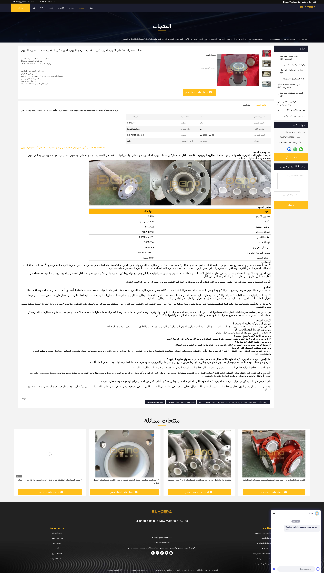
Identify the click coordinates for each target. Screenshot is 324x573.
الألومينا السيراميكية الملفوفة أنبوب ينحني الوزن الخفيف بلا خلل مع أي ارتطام (125, 480)
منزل (91, 8)
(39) (291, 71)
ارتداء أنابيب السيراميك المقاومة (223, 39)
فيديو (51, 8)
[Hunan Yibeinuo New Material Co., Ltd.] (308, 8)
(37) (296, 110)
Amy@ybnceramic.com (25, 2)
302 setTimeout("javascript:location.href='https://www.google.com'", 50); (278, 39)
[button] (305, 459)
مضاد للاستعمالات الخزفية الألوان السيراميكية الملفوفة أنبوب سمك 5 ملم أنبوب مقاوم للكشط (52, 481)
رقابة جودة (57, 543)
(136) (288, 57)
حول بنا (71, 8)
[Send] (274, 569)
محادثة (20, 8)
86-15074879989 (49, 2)
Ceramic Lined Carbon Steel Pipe (181, 402)
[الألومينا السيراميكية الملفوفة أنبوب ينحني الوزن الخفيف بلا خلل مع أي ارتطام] (124, 453)
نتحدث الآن (291, 157)
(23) (286, 103)
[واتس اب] (295, 149)
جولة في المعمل (57, 538)
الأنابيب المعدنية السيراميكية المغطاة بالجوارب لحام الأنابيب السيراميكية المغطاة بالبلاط (200, 481)
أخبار (57, 548)
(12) (293, 65)
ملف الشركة (57, 533)
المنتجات (241, 39)
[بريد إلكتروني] (289, 149)
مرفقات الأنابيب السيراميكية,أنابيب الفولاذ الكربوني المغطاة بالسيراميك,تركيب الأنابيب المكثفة (234, 402)
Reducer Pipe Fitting (155, 402)
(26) (288, 85)
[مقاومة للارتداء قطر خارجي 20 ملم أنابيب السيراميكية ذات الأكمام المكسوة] (274, 453)
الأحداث (61, 8)
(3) (293, 116)
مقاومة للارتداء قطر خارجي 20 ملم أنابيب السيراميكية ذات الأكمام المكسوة (273, 480)
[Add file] (318, 569)
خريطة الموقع (57, 553)
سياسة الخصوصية (56, 558)
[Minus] (274, 513)
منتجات (82, 8)
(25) (291, 94)
